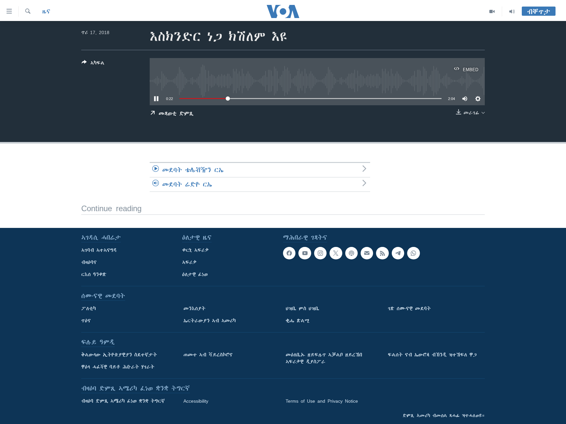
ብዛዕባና (89, 262)
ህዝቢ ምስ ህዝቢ (302, 309)
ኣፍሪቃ (189, 262)
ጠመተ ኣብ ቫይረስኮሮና (208, 355)
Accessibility (195, 401)
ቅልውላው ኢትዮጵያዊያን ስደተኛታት (119, 355)
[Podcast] (351, 253)
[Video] (492, 11)
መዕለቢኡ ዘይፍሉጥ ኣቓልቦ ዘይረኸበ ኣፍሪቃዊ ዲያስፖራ (324, 358)
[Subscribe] (367, 253)
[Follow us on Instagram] (320, 253)
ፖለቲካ (88, 309)
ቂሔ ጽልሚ (298, 321)
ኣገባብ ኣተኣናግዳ (99, 250)
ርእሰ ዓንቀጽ (93, 274)
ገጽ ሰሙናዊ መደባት (409, 309)
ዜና (46, 11)
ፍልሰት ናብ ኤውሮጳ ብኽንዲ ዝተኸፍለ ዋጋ (432, 355)
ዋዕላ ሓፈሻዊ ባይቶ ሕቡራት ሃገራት (117, 367)
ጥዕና (86, 321)
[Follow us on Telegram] (398, 253)
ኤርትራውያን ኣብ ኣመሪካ (209, 321)
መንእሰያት (194, 309)
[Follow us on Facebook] (289, 253)
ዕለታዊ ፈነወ (195, 274)
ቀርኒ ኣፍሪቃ (195, 250)
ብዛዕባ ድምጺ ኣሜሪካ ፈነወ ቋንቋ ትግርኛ (123, 401)
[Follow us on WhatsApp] (413, 253)
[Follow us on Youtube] (304, 253)
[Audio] (512, 11)
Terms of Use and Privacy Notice (322, 401)
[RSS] (382, 253)
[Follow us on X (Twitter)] (336, 253)
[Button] (93, 64)
